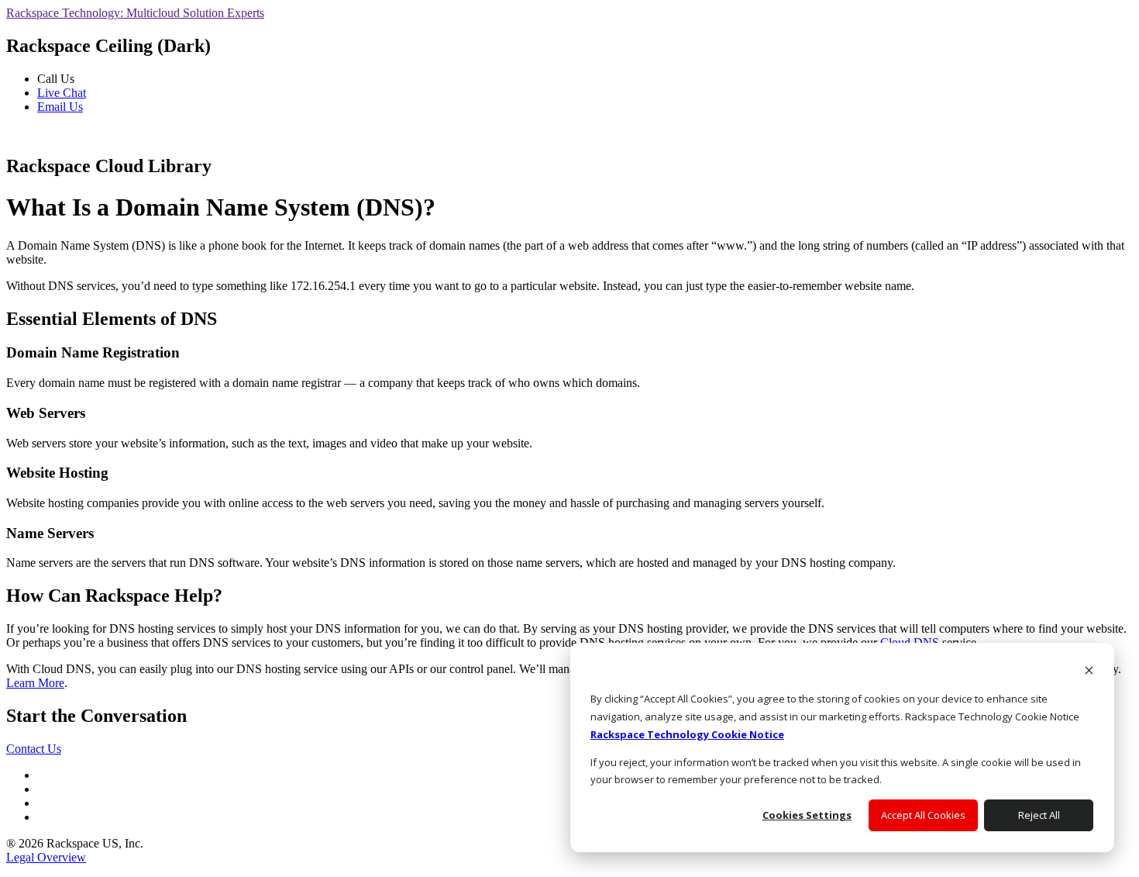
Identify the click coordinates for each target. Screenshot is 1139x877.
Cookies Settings (807, 815)
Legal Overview (46, 857)
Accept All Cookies (923, 815)
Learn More (35, 682)
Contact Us (33, 748)
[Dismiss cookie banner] (1089, 672)
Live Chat (61, 92)
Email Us (60, 106)
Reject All (1039, 815)
